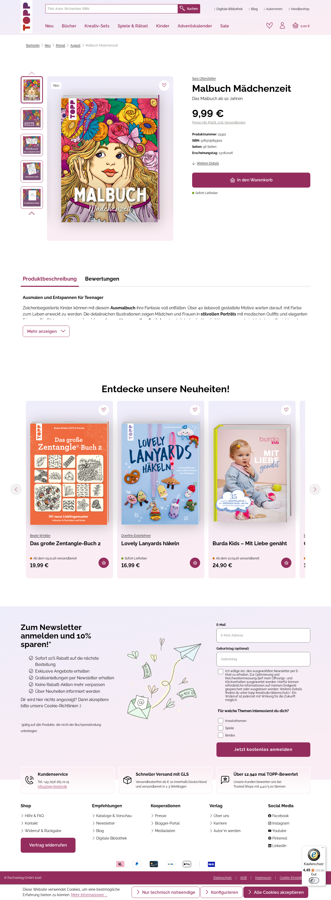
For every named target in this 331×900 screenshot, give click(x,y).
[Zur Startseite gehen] (31, 16)
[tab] (50, 280)
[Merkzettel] (269, 25)
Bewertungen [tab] (102, 279)
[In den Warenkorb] (104, 563)
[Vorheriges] (32, 72)
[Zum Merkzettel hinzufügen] (164, 85)
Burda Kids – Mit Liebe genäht (250, 543)
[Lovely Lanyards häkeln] (160, 473)
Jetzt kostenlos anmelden (263, 749)
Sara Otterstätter (204, 78)
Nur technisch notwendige (168, 892)
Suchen (192, 9)
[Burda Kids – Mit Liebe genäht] (252, 473)
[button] (46, 331)
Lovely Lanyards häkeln (150, 543)
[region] (97, 158)
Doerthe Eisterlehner (136, 535)
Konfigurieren (224, 892)
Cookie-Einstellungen (295, 878)
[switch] (314, 880)
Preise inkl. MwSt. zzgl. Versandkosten (219, 122)
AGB (243, 878)
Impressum (263, 878)
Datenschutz (222, 878)
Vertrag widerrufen (48, 845)
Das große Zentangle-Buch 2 (65, 543)
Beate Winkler (40, 535)
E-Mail (221, 625)
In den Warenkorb (255, 180)
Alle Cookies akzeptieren (278, 892)
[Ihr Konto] (282, 26)
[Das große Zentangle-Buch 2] (69, 473)
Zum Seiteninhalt (21, 5)
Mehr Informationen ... (89, 895)
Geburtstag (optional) (232, 648)
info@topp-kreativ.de (52, 786)
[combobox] (111, 8)
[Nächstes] (32, 214)
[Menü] (323, 849)
